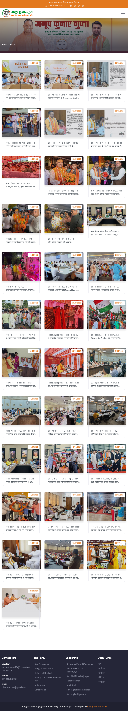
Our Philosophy (41, 664)
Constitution (40, 689)
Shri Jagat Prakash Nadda (78, 689)
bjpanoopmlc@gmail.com (14, 687)
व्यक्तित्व (101, 668)
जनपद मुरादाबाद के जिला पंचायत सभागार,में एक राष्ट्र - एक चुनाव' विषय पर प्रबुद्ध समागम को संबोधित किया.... (106, 528)
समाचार (101, 682)
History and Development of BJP (47, 679)
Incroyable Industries (97, 706)
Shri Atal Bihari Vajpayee (78, 676)
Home (4, 44)
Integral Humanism (43, 668)
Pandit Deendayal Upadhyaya (74, 670)
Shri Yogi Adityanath (76, 694)
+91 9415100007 (55, 5)
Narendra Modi (73, 680)
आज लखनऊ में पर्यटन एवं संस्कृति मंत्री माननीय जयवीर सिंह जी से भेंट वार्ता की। (20, 576)
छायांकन (101, 673)
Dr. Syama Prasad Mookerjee (79, 664)
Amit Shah (71, 685)
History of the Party (43, 673)
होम (99, 664)
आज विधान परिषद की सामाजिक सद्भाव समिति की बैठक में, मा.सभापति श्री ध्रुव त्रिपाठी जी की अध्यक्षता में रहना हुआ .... (20, 480)
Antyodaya (39, 685)
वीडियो (101, 677)
